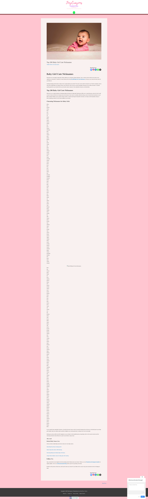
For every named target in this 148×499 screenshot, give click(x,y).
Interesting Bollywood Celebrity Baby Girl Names (56, 452)
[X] (100, 70)
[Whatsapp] (98, 70)
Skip (139, 496)
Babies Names (50, 64)
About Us (64, 493)
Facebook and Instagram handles (93, 461)
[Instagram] (93, 70)
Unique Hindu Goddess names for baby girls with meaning (58, 455)
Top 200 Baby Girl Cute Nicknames (78, 79)
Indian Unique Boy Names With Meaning (54, 449)
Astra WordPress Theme (82, 491)
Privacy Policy (75, 493)
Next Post (104, 483)
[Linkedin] (96, 70)
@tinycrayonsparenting (62, 463)
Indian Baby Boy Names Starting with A (54, 446)
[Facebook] (91, 70)
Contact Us (70, 493)
